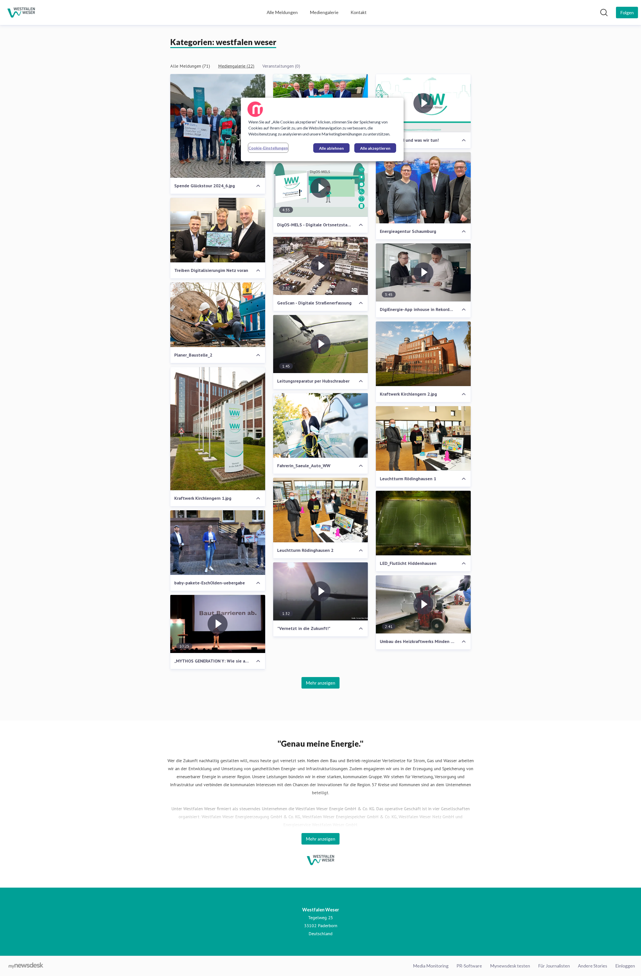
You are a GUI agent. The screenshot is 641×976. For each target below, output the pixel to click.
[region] (322, 129)
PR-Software (469, 965)
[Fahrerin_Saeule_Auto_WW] (320, 425)
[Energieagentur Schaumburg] (423, 187)
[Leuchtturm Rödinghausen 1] (423, 438)
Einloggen (625, 965)
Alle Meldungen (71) (190, 66)
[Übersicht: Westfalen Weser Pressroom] (21, 12)
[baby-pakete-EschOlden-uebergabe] (217, 542)
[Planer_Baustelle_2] (217, 314)
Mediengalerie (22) (236, 66)
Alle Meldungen (282, 12)
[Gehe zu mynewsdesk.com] (26, 966)
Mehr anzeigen (320, 683)
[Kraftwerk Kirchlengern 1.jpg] (217, 428)
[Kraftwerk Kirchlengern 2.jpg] (423, 353)
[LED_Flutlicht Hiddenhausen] (423, 523)
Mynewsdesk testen (510, 965)
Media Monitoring (430, 965)
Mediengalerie (324, 12)
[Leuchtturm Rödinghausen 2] (320, 510)
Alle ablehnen (331, 148)
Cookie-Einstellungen (268, 147)
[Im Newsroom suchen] (604, 13)
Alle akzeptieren (375, 148)
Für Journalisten (554, 965)
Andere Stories (592, 965)
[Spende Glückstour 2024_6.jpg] (217, 126)
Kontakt (359, 12)
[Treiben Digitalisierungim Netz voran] (217, 230)
